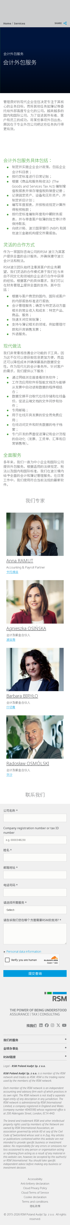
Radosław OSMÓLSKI (27, 763)
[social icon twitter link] (58, 1025)
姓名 (6, 850)
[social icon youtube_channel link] (64, 1025)
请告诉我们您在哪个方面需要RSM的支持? (31, 920)
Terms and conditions (35, 1201)
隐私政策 (35, 1206)
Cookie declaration (35, 1197)
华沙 (9, 775)
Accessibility (35, 1179)
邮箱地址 (9, 868)
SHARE (58, 23)
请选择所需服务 (13, 903)
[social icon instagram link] (52, 1025)
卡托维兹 (12, 572)
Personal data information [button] (23, 951)
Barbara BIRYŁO (22, 696)
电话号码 (9, 885)
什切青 (10, 707)
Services (19, 23)
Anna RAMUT (19, 560)
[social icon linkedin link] (40, 1025)
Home (7, 23)
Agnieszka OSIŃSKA (26, 628)
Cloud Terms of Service (35, 1192)
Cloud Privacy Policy (35, 1188)
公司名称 (9, 811)
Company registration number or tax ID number (31, 830)
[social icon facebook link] (46, 1025)
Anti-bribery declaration (35, 1183)
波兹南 (10, 640)
